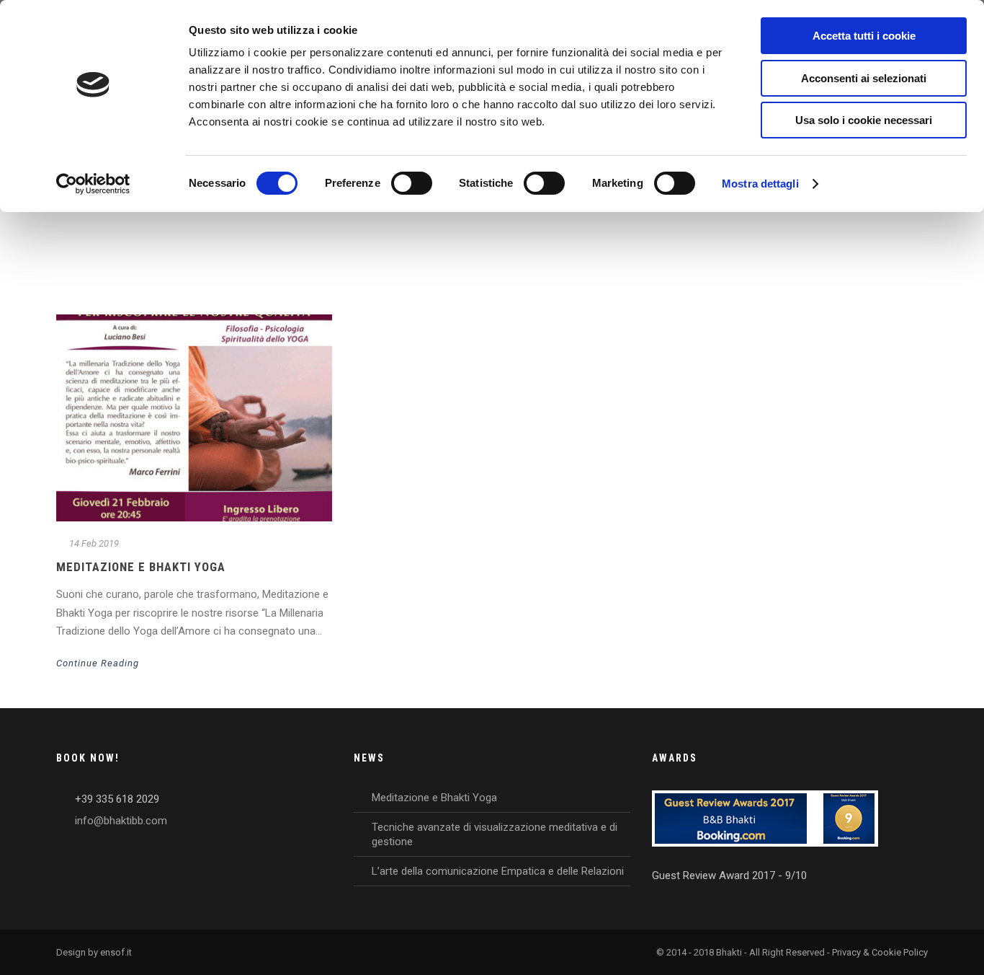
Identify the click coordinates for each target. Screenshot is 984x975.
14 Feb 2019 (94, 543)
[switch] (411, 183)
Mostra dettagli (760, 183)
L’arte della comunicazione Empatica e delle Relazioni (498, 871)
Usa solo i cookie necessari (863, 120)
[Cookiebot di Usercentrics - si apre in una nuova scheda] (93, 184)
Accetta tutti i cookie (864, 36)
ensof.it (116, 952)
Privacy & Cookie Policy (880, 952)
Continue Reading (97, 663)
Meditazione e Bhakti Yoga (140, 567)
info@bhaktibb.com (121, 820)
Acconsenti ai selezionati (863, 78)
